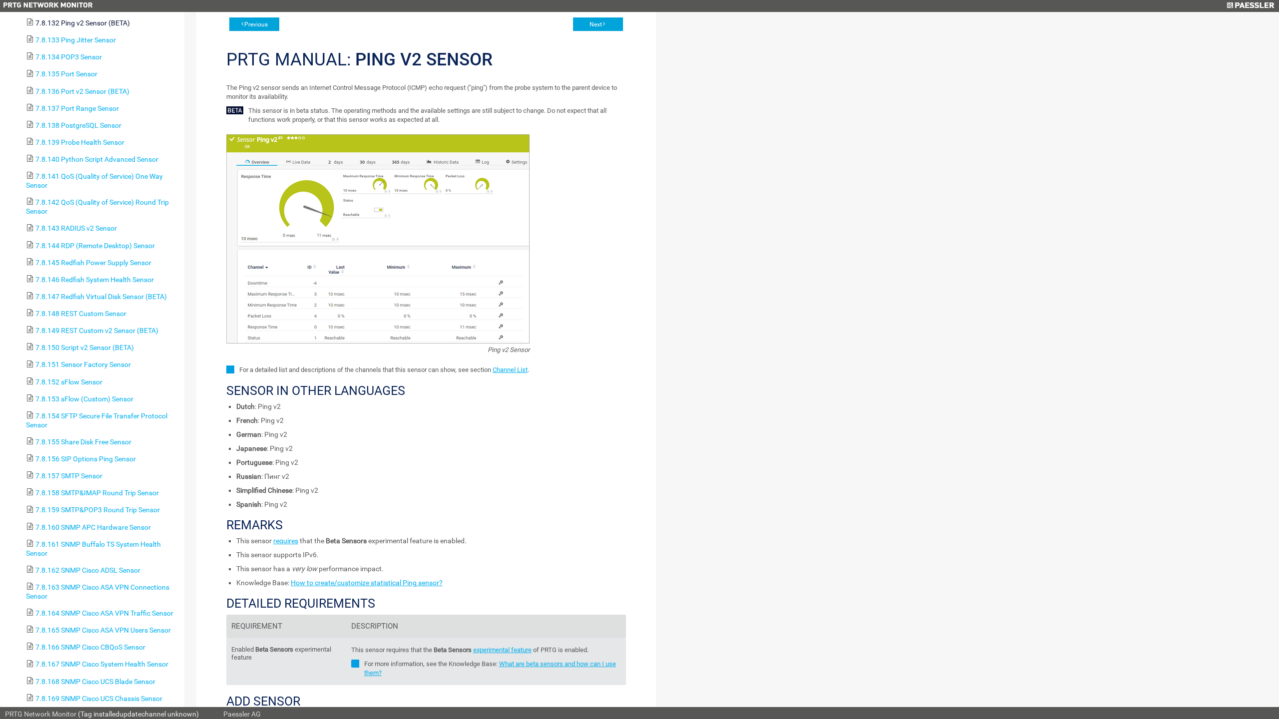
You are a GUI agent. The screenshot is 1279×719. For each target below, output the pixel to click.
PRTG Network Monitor (40, 714)
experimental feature (502, 650)
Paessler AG (242, 714)
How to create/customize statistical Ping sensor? (367, 583)
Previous (256, 24)
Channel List (510, 369)
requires (285, 541)
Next (596, 24)
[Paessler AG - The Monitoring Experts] (1250, 6)
